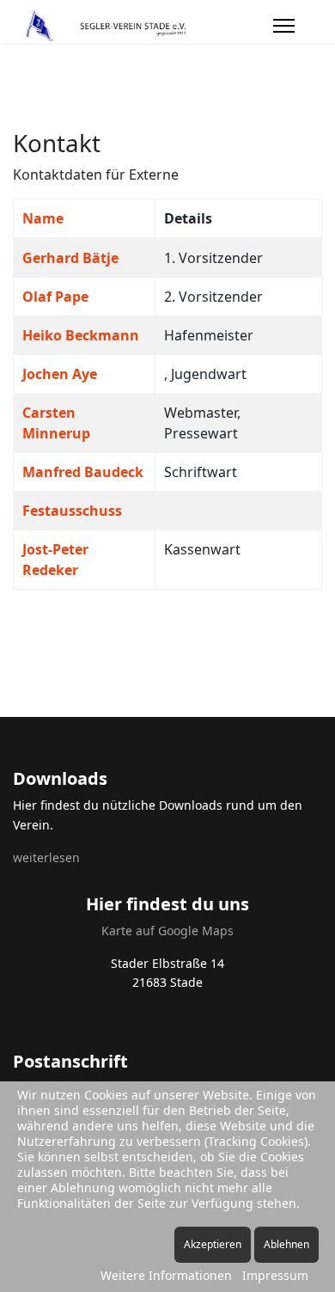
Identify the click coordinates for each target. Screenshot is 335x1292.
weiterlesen (46, 857)
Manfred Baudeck (82, 471)
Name (43, 218)
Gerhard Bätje (70, 257)
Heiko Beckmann (80, 335)
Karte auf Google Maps (167, 930)
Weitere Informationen (166, 1275)
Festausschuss (72, 510)
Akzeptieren (212, 1244)
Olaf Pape (55, 296)
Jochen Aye (59, 373)
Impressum (275, 1275)
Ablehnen (286, 1244)
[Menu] (284, 26)
